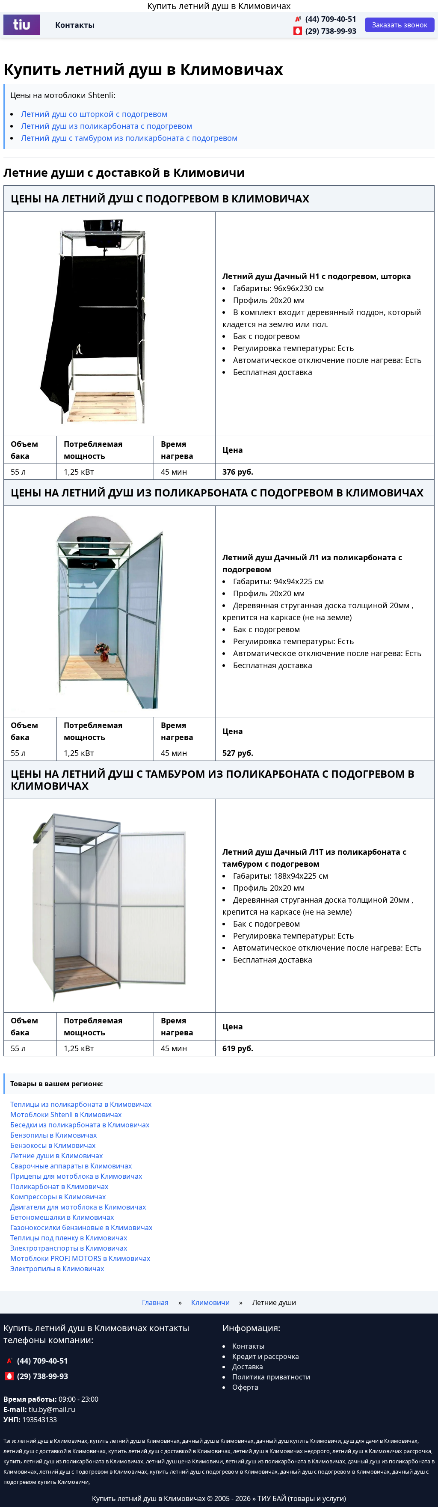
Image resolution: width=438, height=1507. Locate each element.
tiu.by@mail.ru (52, 1409)
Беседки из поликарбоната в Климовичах (79, 1125)
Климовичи (210, 1302)
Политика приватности (271, 1377)
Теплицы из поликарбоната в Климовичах (80, 1104)
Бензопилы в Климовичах (53, 1135)
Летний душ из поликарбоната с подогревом (106, 126)
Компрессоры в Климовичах (58, 1196)
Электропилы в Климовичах (57, 1268)
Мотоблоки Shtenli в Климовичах (65, 1114)
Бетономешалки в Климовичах (62, 1217)
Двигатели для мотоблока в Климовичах (78, 1207)
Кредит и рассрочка (265, 1356)
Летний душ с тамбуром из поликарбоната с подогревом (129, 138)
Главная (155, 1302)
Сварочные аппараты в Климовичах (71, 1166)
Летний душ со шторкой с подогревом (94, 114)
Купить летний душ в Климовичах (219, 6)
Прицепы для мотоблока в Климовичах (76, 1176)
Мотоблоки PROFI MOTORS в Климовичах (80, 1258)
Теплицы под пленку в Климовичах (68, 1237)
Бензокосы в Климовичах (52, 1145)
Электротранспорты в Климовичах (68, 1248)
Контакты (75, 25)
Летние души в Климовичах (56, 1155)
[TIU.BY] (21, 25)
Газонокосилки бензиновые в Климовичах (81, 1227)
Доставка (247, 1366)
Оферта (245, 1387)
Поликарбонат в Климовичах (59, 1186)
